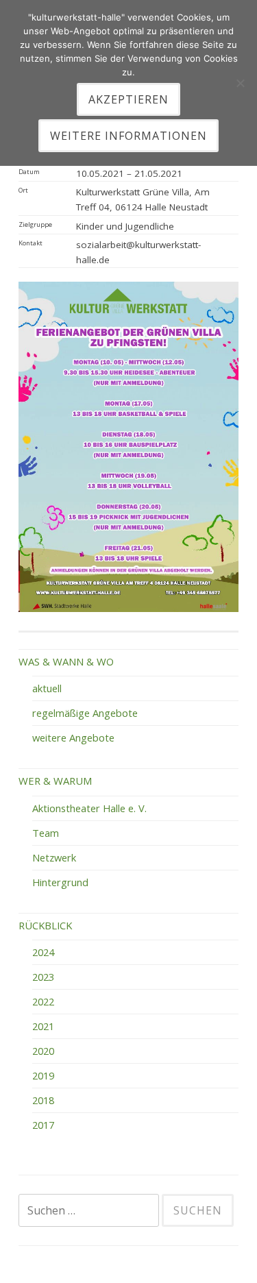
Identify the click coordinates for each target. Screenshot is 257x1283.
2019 (43, 1075)
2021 (43, 1026)
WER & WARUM (55, 780)
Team (45, 833)
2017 (43, 1125)
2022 (43, 1001)
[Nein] (240, 83)
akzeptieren (128, 99)
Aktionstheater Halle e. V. (89, 808)
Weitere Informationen (128, 135)
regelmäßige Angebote (85, 713)
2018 (43, 1100)
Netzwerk (54, 857)
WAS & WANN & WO (66, 661)
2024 (43, 952)
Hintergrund (60, 882)
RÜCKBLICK (45, 925)
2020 (43, 1051)
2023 (43, 976)
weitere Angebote (73, 737)
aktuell (47, 688)
